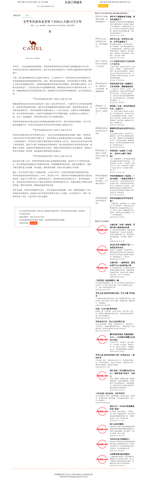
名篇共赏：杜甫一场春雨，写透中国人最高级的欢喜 (122, 226)
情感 (34, 2)
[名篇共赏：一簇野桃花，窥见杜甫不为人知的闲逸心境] (102, 267)
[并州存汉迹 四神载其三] (102, 444)
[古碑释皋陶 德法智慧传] (102, 459)
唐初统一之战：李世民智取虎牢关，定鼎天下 (122, 107)
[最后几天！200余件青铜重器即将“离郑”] (102, 411)
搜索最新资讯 (103, 6)
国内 (19, 2)
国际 (23, 2)
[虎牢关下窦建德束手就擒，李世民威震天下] (102, 19)
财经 (109, 2)
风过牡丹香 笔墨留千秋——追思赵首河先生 (122, 246)
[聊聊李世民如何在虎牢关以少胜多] (102, 130)
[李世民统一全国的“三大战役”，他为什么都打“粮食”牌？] (102, 154)
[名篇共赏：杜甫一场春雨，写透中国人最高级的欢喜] (102, 229)
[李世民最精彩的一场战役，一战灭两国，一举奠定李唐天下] (102, 179)
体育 (101, 2)
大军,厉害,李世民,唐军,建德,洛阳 (112, 13)
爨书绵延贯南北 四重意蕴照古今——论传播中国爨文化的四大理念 (122, 337)
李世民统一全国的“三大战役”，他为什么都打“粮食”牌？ (121, 153)
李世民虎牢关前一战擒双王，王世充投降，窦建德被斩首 (122, 85)
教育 (125, 2)
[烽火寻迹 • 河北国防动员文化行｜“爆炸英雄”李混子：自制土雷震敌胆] (102, 375)
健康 (46, 2)
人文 (38, 2)
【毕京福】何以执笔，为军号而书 (110, 393)
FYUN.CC (68, 474)
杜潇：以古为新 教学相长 (106, 308)
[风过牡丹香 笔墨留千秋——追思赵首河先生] (102, 249)
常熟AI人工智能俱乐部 (84, 474)
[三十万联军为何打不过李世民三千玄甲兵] (102, 63)
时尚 (31, 2)
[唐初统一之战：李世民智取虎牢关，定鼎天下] (102, 109)
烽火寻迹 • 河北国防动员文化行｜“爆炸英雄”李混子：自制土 (122, 373)
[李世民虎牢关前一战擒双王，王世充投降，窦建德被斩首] (102, 87)
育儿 (129, 2)
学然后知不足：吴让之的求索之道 (110, 321)
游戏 (121, 2)
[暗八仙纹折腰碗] (102, 429)
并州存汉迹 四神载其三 (120, 439)
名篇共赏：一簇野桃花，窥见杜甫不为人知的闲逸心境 (122, 264)
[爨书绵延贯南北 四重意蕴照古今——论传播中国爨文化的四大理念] (102, 339)
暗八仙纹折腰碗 (116, 424)
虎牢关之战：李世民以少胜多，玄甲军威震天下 (121, 40)
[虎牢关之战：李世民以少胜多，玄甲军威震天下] (102, 42)
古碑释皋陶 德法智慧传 (120, 454)
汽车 (42, 2)
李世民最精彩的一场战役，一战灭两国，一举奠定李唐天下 (122, 177)
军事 (113, 2)
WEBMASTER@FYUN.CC (79, 477)
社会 (27, 2)
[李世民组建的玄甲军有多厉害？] (102, 200)
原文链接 (33, 223)
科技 (117, 2)
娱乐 (105, 2)
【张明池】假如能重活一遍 (107, 280)
